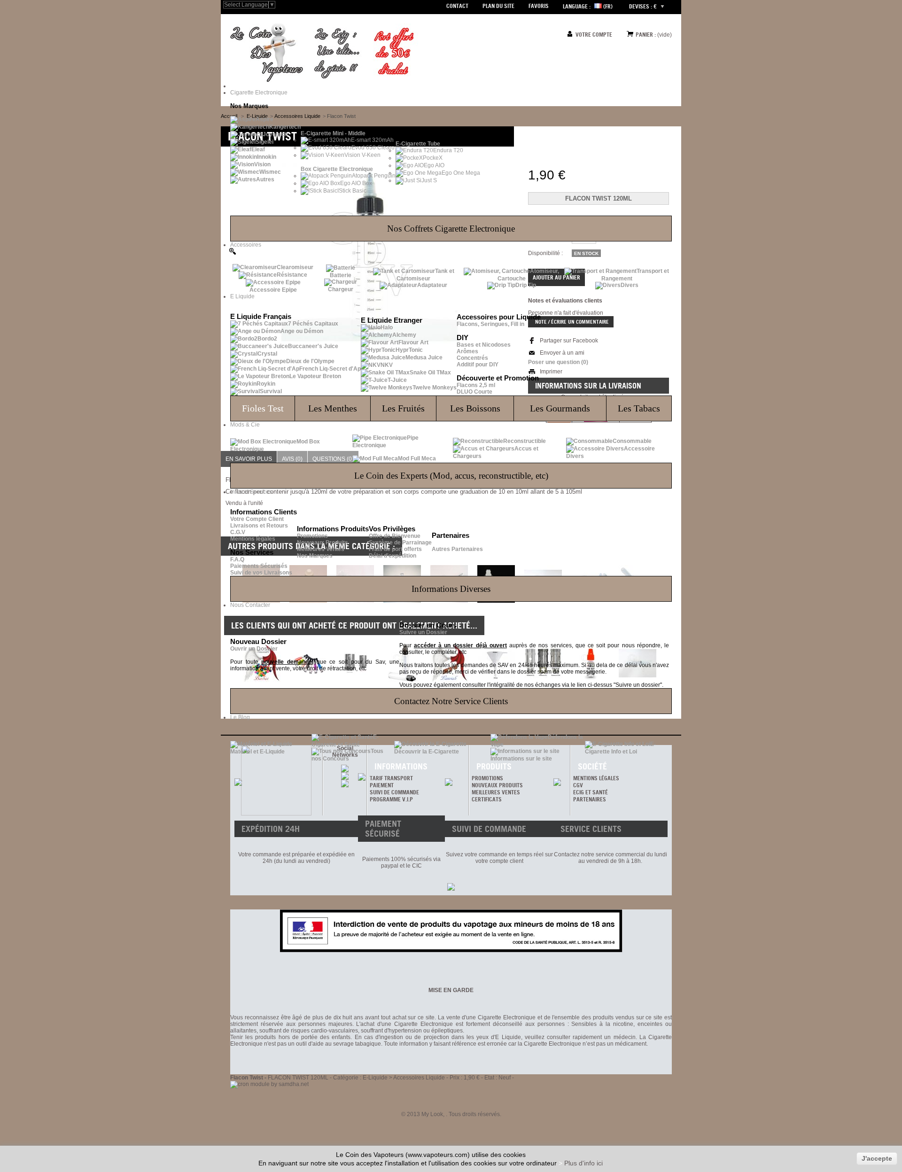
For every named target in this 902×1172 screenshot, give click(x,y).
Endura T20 (448, 150)
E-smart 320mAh (372, 140)
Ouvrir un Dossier (254, 648)
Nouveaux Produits (322, 542)
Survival (271, 391)
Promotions (312, 536)
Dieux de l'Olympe (310, 361)
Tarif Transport (391, 778)
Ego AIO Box (356, 183)
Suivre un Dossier (423, 632)
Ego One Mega (461, 173)
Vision (262, 164)
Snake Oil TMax (430, 372)
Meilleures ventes (496, 792)
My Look (432, 1114)
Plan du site (498, 5)
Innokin (266, 157)
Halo (387, 327)
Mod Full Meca (417, 458)
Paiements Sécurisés (259, 566)
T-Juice (397, 380)
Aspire (264, 119)
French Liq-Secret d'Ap (330, 368)
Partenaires (589, 799)
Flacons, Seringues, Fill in (490, 324)
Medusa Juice (424, 357)
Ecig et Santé (590, 792)
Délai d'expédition (392, 555)
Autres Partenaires (457, 549)
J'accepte (877, 1158)
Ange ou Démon (301, 331)
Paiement (382, 785)
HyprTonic (409, 350)
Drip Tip (525, 285)
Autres (265, 179)
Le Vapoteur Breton (315, 376)
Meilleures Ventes (320, 549)
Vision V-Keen (362, 155)
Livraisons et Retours (259, 525)
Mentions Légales (596, 778)
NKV (387, 365)
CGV (578, 785)
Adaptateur (432, 285)
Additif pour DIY (477, 364)
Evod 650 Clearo (373, 147)
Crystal (267, 353)
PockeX (433, 158)
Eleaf (258, 149)
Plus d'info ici (583, 1163)
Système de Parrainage (400, 542)
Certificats (487, 799)
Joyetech (275, 134)
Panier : (646, 34)
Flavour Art (413, 342)
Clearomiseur (295, 267)
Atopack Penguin (374, 175)
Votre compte (593, 34)
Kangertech (285, 127)
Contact (457, 5)
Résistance (292, 275)
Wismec (270, 172)
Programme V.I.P (391, 799)
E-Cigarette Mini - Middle (333, 133)
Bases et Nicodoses (484, 345)
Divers (629, 285)
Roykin (266, 383)
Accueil (229, 116)
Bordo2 (267, 338)
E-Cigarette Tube (418, 143)
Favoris (539, 5)
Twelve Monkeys (434, 387)
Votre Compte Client (257, 519)
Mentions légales (252, 539)
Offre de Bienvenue (394, 536)
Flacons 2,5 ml (476, 385)
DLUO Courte (474, 391)
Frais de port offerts (395, 549)
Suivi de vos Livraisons (261, 572)
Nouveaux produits (497, 785)
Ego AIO (434, 165)
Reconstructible (524, 441)
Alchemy (404, 335)
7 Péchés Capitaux (313, 323)
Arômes (467, 351)
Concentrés (472, 358)
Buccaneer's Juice (313, 346)
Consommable (632, 441)
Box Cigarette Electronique (337, 169)
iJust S (428, 180)
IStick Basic (351, 190)
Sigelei (264, 142)
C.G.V (237, 532)
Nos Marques (315, 555)
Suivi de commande (394, 792)
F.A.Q (237, 559)
